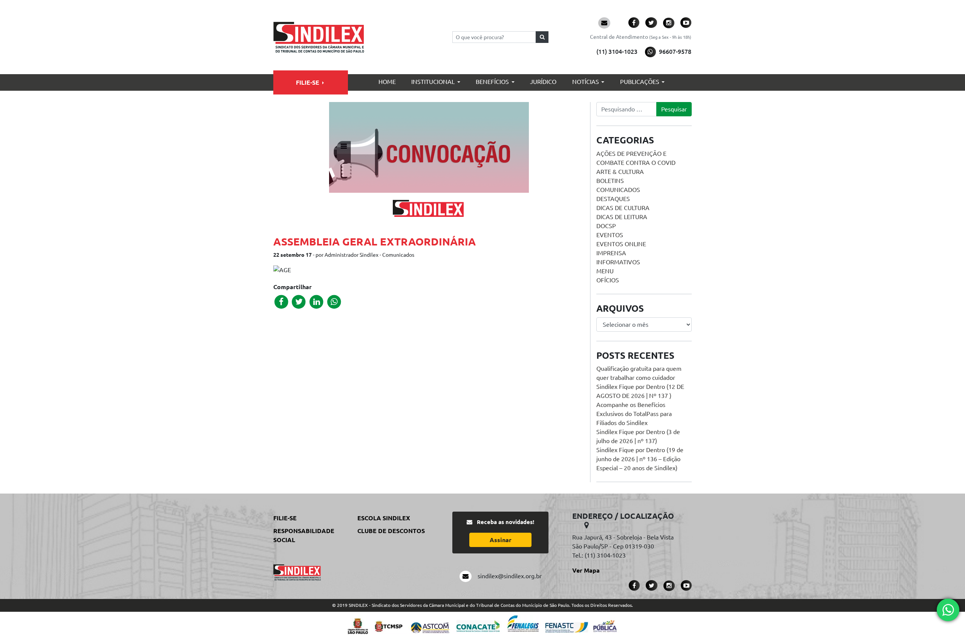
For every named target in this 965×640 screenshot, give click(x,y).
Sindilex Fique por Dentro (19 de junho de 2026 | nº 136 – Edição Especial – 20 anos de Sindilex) (639, 458)
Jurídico (543, 81)
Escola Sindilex (383, 518)
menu (605, 271)
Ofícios (607, 280)
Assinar (501, 539)
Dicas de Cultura (622, 207)
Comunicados (618, 189)
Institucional (433, 81)
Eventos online (621, 244)
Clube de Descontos (391, 530)
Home (387, 81)
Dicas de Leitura (621, 216)
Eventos (609, 235)
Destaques (613, 198)
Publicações (639, 81)
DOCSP (606, 225)
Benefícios (492, 81)
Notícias (585, 81)
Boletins (610, 180)
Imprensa (611, 253)
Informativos (618, 262)
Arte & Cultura (620, 171)
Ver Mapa (586, 570)
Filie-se (307, 82)
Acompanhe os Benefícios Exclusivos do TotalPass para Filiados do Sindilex (634, 413)
